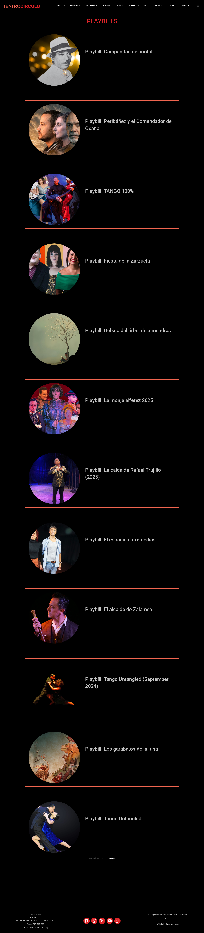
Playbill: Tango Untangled (113, 819)
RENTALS (106, 5)
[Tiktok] (117, 921)
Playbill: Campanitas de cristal (118, 52)
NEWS (146, 5)
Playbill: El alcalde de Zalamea (118, 609)
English (184, 5)
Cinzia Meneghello (172, 924)
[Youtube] (110, 921)
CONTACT (171, 5)
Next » (112, 858)
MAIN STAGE (75, 5)
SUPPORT (132, 5)
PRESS (157, 5)
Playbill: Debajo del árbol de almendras (128, 330)
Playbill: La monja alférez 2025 (119, 400)
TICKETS (59, 5)
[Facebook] (86, 921)
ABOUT (118, 5)
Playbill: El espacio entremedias (120, 540)
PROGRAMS (90, 5)
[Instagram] (94, 921)
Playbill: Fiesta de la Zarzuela (117, 261)
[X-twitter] (102, 921)
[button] (198, 5)
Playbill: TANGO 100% (109, 191)
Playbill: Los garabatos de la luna (121, 749)
